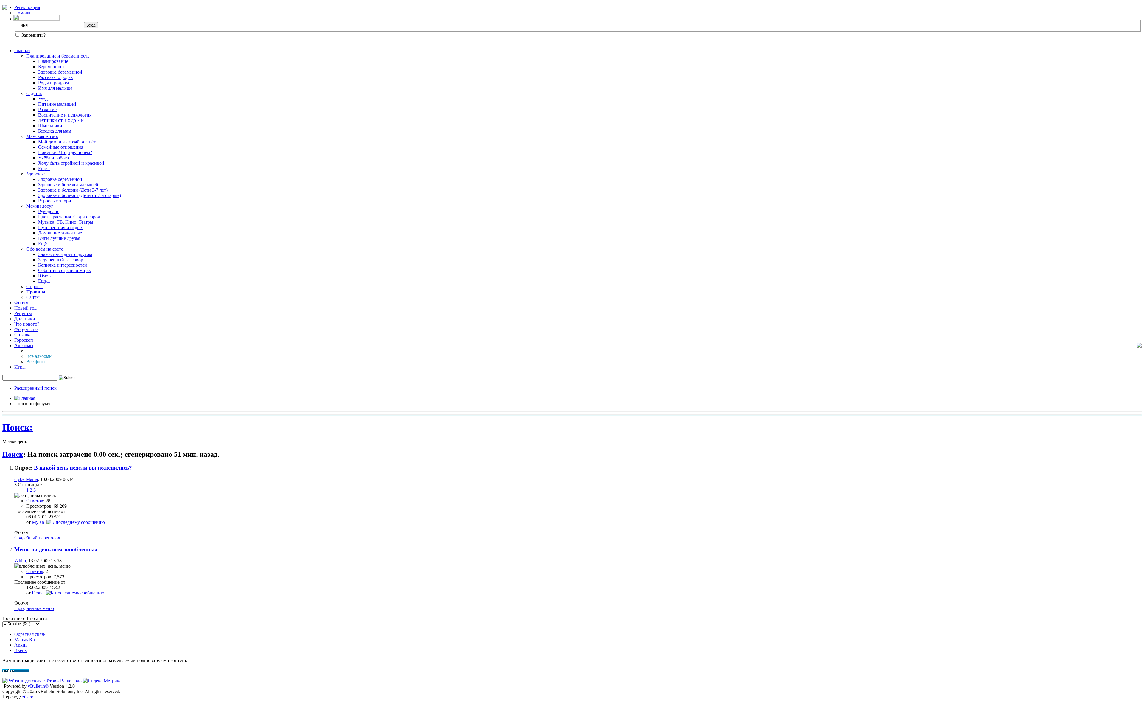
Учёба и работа (53, 157)
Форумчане (26, 329)
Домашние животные (60, 232)
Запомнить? (33, 35)
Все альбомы (39, 356)
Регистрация (27, 7)
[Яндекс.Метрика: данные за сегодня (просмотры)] (102, 681)
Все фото (35, 361)
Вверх (20, 650)
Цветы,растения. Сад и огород (69, 216)
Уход (43, 98)
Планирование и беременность (57, 55)
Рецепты (23, 313)
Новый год (25, 307)
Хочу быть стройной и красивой (71, 163)
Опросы (34, 286)
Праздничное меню (34, 608)
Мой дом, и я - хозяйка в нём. (68, 141)
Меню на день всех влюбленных (56, 549)
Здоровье (35, 173)
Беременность (52, 66)
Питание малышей (57, 104)
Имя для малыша (55, 88)
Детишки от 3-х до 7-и (61, 120)
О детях (34, 93)
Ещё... (44, 168)
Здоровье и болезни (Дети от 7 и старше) (79, 195)
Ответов (34, 500)
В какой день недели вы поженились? (83, 468)
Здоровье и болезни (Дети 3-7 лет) (73, 189)
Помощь (22, 12)
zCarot (28, 696)
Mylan (38, 522)
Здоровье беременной (60, 71)
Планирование (53, 61)
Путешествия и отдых (60, 227)
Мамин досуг (39, 206)
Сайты (33, 297)
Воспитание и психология (64, 114)
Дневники (24, 318)
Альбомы (23, 345)
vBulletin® (38, 686)
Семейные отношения (60, 147)
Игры (20, 366)
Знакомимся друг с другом (65, 254)
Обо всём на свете (44, 248)
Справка (23, 334)
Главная (22, 50)
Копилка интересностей (62, 265)
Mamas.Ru (24, 639)
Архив (21, 644)
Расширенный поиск (35, 388)
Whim (20, 560)
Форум (21, 302)
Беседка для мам (54, 130)
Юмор (44, 275)
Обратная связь (29, 634)
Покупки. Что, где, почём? (65, 152)
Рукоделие (48, 211)
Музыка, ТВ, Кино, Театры (65, 222)
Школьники (50, 125)
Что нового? (26, 324)
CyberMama (26, 479)
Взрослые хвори (54, 200)
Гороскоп (23, 340)
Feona (37, 592)
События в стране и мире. (64, 270)
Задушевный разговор (60, 259)
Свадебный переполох (37, 537)
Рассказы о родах (55, 77)
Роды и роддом (53, 82)
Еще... (44, 281)
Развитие (47, 109)
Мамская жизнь (42, 136)
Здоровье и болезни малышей (68, 184)
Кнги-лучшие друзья (59, 238)
